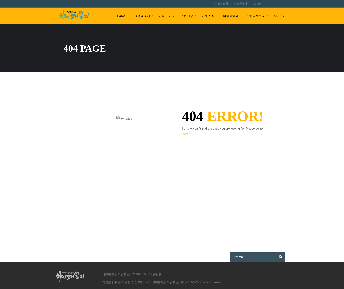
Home (121, 16)
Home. (186, 134)
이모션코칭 (221, 3)
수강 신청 (186, 16)
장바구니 (279, 16)
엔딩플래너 (240, 3)
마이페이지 (230, 16)
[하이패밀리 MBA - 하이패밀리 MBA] (74, 16)
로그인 (258, 3)
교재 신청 (208, 16)
